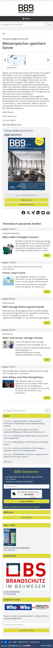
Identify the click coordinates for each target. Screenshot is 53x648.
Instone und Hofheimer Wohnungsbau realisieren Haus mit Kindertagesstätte (24, 449)
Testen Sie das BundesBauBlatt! (17, 547)
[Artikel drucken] (48, 213)
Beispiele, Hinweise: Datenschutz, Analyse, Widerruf (21, 507)
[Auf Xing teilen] (33, 213)
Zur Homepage (10, 594)
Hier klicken (29, 494)
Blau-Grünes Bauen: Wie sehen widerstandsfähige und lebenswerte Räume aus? (24, 430)
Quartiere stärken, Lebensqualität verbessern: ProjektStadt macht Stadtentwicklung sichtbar (24, 423)
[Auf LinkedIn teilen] (38, 213)
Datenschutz (23, 642)
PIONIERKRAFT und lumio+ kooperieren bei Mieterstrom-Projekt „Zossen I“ (26, 455)
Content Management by (11, 645)
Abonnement (26, 200)
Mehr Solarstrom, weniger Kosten (22, 338)
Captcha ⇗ (35, 497)
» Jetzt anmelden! (26, 501)
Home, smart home (14, 272)
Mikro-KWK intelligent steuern (20, 237)
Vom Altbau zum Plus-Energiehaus (23, 377)
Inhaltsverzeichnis (26, 204)
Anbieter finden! (27, 630)
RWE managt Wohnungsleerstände (23, 306)
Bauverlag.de (46, 645)
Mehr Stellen (26, 517)
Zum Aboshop (9, 550)
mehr (47, 255)
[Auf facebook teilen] (23, 213)
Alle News (8, 461)
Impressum (35, 642)
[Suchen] (49, 24)
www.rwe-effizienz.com (11, 124)
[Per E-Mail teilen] (43, 213)
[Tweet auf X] (28, 213)
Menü (27, 18)
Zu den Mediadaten (12, 591)
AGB (14, 642)
